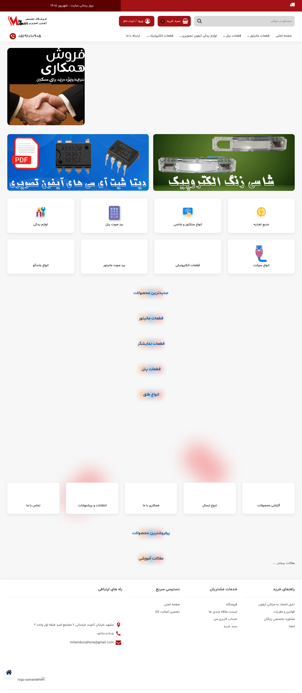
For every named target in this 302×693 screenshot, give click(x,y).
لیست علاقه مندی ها (223, 611)
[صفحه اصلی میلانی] (8, 673)
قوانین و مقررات (284, 611)
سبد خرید (172, 21)
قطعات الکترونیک (161, 36)
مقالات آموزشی (151, 558)
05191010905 (106, 634)
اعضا (292, 626)
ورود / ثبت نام (133, 21)
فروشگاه (231, 604)
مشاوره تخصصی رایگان (279, 619)
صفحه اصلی (284, 36)
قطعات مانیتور (260, 36)
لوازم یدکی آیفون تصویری (199, 36)
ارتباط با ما (133, 36)
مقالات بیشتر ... (284, 563)
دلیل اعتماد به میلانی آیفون (276, 604)
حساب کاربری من (225, 619)
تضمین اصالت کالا (167, 611)
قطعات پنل (233, 36)
